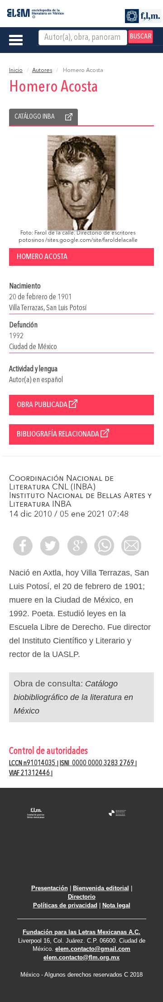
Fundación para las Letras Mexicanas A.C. (81, 932)
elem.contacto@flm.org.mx (81, 957)
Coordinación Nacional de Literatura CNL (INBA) (61, 483)
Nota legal (116, 905)
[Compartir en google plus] (77, 545)
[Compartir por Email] (131, 545)
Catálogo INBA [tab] (34, 116)
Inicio (16, 70)
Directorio (82, 896)
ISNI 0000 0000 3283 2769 (97, 763)
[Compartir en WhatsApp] (104, 545)
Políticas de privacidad (65, 905)
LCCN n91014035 (33, 763)
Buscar (140, 36)
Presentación (49, 888)
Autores (42, 70)
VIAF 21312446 (30, 773)
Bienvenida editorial (101, 888)
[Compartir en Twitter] (49, 545)
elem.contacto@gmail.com (92, 948)
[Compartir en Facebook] (22, 545)
